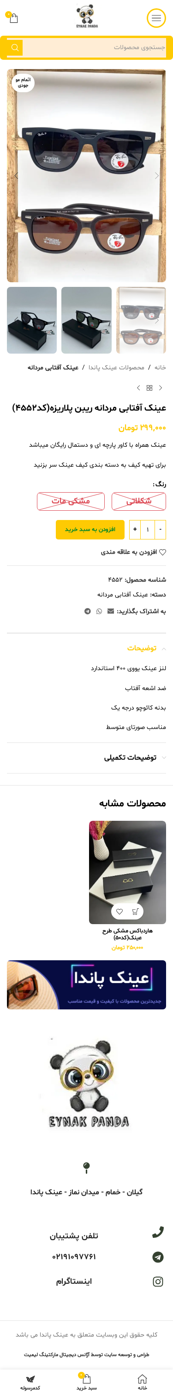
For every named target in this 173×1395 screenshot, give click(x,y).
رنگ (160, 484)
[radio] (139, 501)
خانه (160, 367)
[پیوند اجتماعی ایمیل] (111, 612)
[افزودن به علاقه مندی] (119, 911)
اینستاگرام (74, 1281)
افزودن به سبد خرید (90, 530)
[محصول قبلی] (160, 387)
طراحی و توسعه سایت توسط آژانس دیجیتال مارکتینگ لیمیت (86, 1354)
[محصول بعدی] (138, 387)
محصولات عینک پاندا (116, 367)
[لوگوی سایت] (86, 17)
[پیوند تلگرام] (88, 612)
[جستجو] (15, 48)
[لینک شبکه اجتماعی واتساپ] (99, 612)
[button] (157, 175)
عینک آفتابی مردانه (53, 367)
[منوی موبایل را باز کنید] (156, 18)
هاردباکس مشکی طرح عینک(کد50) (127, 934)
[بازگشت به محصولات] (149, 387)
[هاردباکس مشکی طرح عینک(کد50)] (128, 872)
